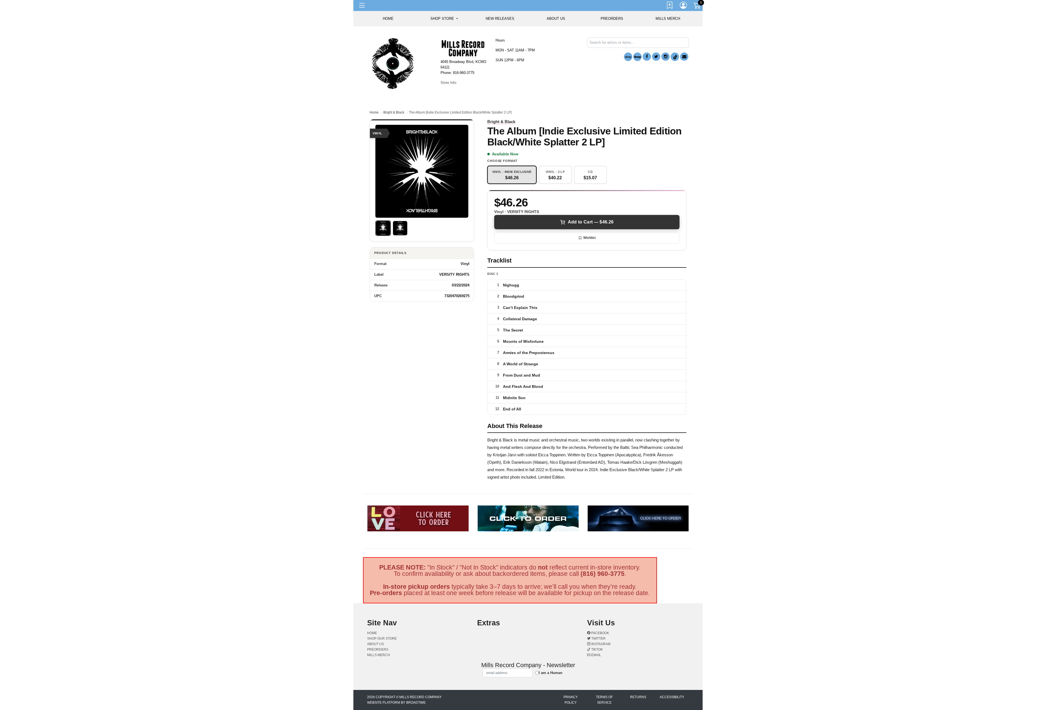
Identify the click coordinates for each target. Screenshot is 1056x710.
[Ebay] (628, 57)
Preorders (612, 18)
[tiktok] (675, 57)
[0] (697, 6)
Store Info (448, 83)
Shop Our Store (382, 638)
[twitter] (656, 56)
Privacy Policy (570, 700)
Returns (638, 697)
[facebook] (646, 56)
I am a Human (550, 673)
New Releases (500, 18)
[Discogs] (637, 57)
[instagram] (665, 56)
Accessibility (672, 697)
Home (374, 112)
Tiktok (596, 649)
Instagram (600, 644)
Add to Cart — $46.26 (591, 222)
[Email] (684, 56)
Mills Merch (668, 18)
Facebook (599, 633)
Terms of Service (604, 700)
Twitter (598, 638)
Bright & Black (393, 112)
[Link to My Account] (684, 6)
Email (595, 655)
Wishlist (589, 238)
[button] (444, 19)
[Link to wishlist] (670, 6)
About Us (556, 18)
